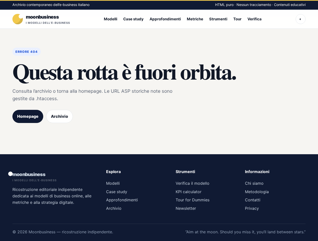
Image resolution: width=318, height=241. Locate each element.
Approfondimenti (165, 18)
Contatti (252, 199)
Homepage (28, 116)
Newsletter (186, 208)
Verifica (254, 18)
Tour (237, 18)
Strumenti (218, 18)
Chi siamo (254, 183)
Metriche (195, 18)
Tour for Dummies (192, 199)
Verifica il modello (192, 183)
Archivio (59, 116)
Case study (133, 18)
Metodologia (257, 191)
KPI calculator (188, 191)
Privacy (252, 208)
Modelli (110, 18)
